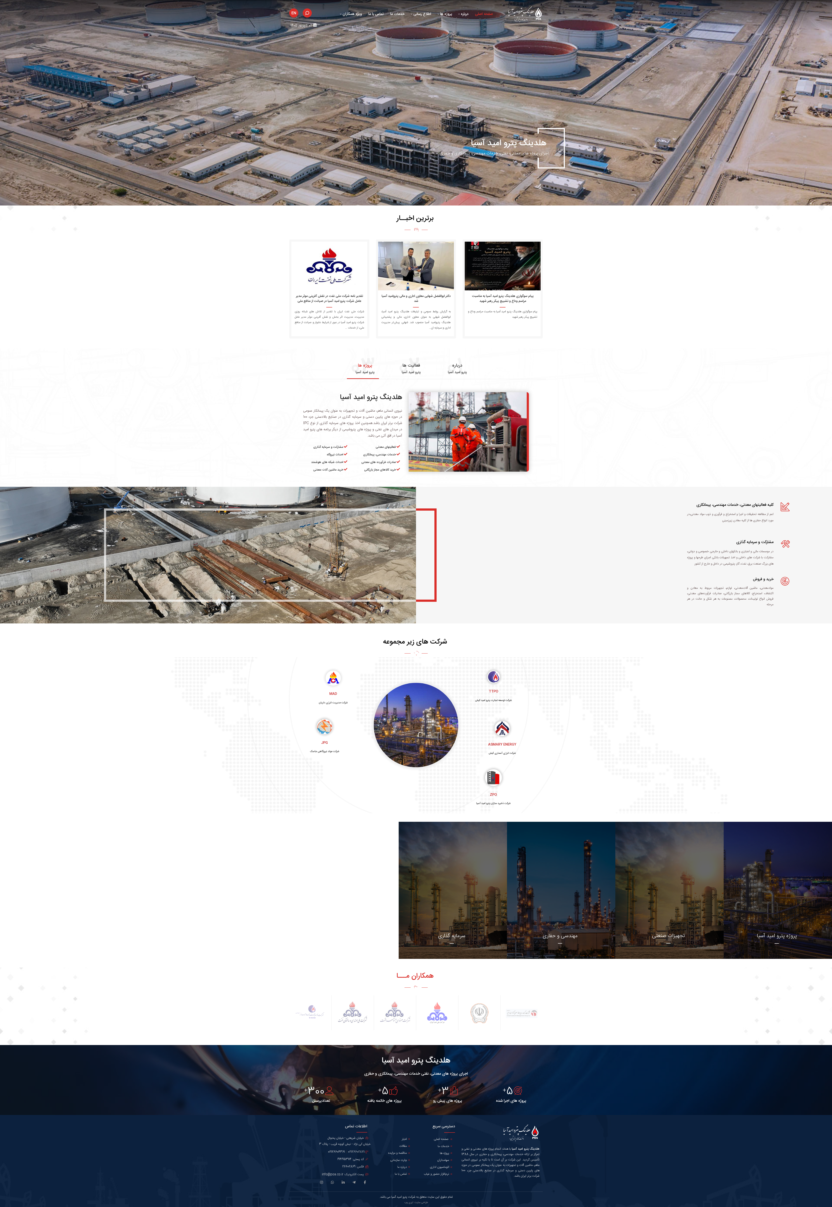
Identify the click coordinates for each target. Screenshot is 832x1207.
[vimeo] (322, 1183)
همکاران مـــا (415, 976)
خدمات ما (443, 1146)
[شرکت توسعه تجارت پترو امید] (310, 1013)
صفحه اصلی (441, 1139)
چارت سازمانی (398, 1160)
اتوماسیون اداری (439, 1167)
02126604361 (336, 1152)
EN (293, 13)
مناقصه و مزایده (397, 1153)
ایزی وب (408, 1202)
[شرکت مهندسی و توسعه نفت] (395, 1013)
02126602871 (356, 1152)
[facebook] (365, 1183)
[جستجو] (307, 13)
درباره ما (402, 1167)
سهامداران (443, 1160)
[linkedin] (344, 1183)
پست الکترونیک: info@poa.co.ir (343, 1174)
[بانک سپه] (479, 1013)
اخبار (404, 1139)
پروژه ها (444, 1153)
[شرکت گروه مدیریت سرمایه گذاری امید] (521, 1013)
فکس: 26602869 (353, 1166)
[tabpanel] (416, 436)
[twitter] (355, 1182)
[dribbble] (333, 1183)
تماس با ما (401, 1174)
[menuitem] (484, 13)
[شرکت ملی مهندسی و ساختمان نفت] (352, 1013)
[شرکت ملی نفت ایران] (437, 1013)
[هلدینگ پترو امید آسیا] (524, 14)
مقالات (403, 1146)
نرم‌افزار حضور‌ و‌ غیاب (436, 1174)
